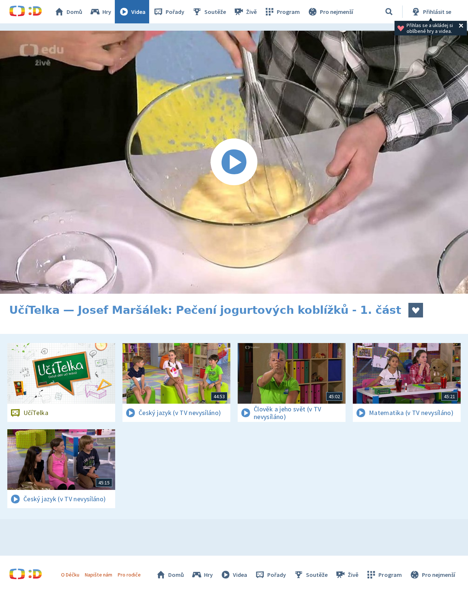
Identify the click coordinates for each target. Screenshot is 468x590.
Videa (138, 11)
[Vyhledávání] (389, 11)
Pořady (175, 11)
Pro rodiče (129, 574)
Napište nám (98, 574)
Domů (74, 11)
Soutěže (215, 11)
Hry (106, 11)
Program (288, 11)
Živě (251, 11)
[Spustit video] (234, 162)
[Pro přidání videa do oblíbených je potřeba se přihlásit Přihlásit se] (415, 310)
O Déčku (70, 574)
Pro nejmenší (336, 11)
